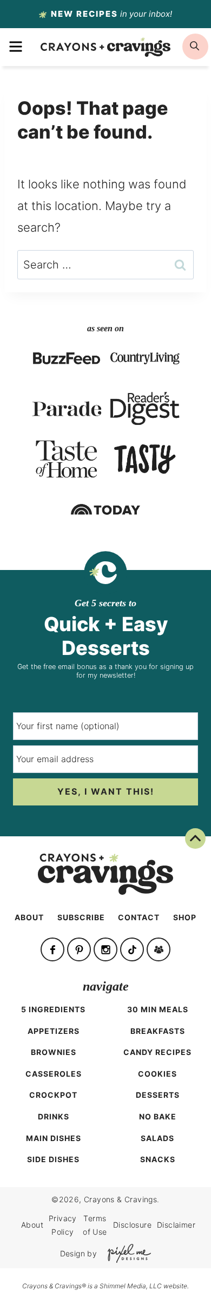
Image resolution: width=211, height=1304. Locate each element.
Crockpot (53, 1094)
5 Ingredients (53, 1009)
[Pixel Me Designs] (126, 1253)
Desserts (158, 1094)
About (29, 917)
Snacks (157, 1159)
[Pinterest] (79, 949)
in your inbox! (111, 14)
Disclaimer (176, 1224)
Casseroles (53, 1073)
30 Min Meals (157, 1009)
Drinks (53, 1116)
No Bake (157, 1116)
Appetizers (54, 1031)
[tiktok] (132, 949)
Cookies (157, 1073)
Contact (139, 917)
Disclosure (132, 1224)
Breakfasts (157, 1031)
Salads (157, 1138)
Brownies (53, 1052)
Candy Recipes (157, 1052)
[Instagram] (105, 949)
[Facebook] (52, 949)
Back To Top (185, 846)
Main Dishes (53, 1138)
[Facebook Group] (158, 949)
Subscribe (81, 917)
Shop (184, 917)
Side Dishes (53, 1159)
